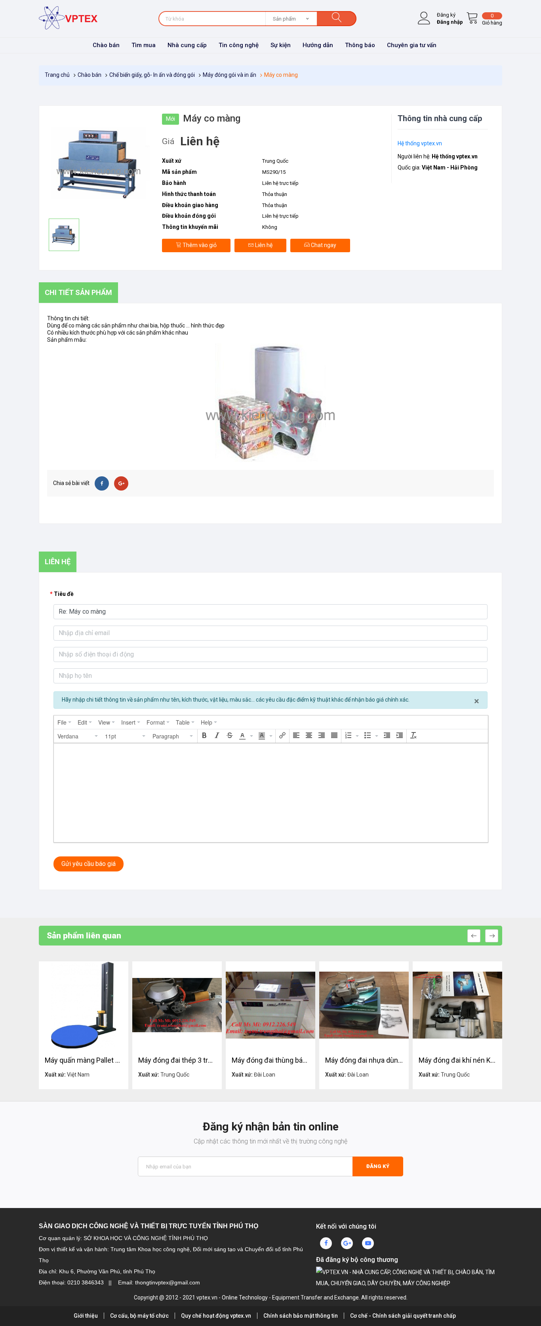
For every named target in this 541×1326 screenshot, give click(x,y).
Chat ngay (323, 245)
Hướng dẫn (318, 45)
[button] (78, 736)
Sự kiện (280, 45)
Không (269, 227)
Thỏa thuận (274, 194)
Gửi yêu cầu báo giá (88, 864)
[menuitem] (64, 722)
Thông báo (360, 45)
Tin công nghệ (239, 45)
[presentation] (64, 722)
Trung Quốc (275, 161)
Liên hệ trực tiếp (280, 216)
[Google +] (121, 483)
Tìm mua (143, 45)
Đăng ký (377, 1166)
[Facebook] (102, 483)
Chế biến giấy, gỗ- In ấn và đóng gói (152, 75)
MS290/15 (274, 172)
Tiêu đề (64, 594)
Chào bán (106, 45)
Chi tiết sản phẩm (78, 292)
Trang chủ (57, 75)
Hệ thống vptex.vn (420, 143)
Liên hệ (263, 245)
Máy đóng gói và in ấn (229, 75)
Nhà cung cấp (187, 45)
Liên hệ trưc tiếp (280, 183)
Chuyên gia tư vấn (411, 45)
